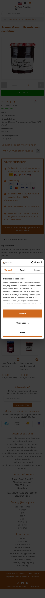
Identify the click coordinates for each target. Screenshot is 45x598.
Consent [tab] (8, 270)
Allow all (22, 313)
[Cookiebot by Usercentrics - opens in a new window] (31, 263)
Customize (21, 323)
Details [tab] (23, 270)
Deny (22, 332)
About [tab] (37, 270)
